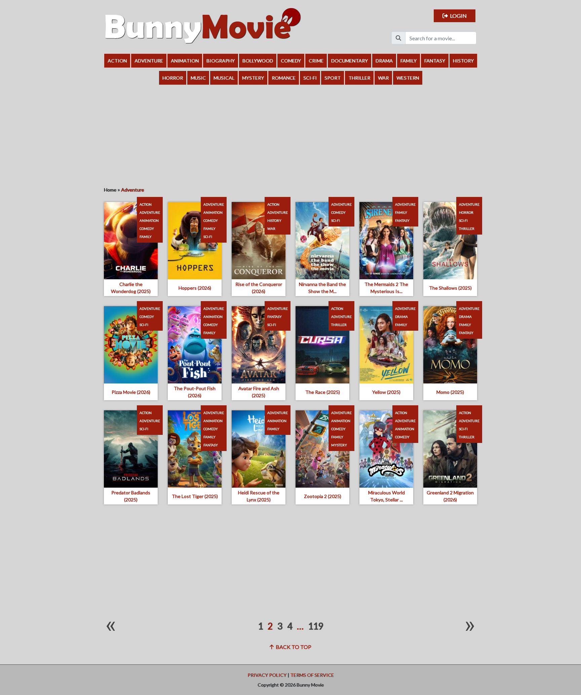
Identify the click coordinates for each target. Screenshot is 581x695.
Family (408, 61)
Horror (172, 78)
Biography (220, 61)
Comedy (291, 61)
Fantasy (434, 61)
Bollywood (257, 61)
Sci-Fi (310, 78)
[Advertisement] (290, 135)
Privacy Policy (266, 675)
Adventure (148, 61)
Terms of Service (312, 675)
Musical (224, 78)
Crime (316, 61)
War (383, 78)
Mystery (253, 78)
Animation (185, 61)
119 (315, 626)
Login (457, 15)
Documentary (349, 61)
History (463, 61)
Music (198, 78)
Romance (284, 78)
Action (117, 61)
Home (110, 190)
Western (407, 78)
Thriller (359, 78)
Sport (332, 78)
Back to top (292, 647)
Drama (384, 61)
